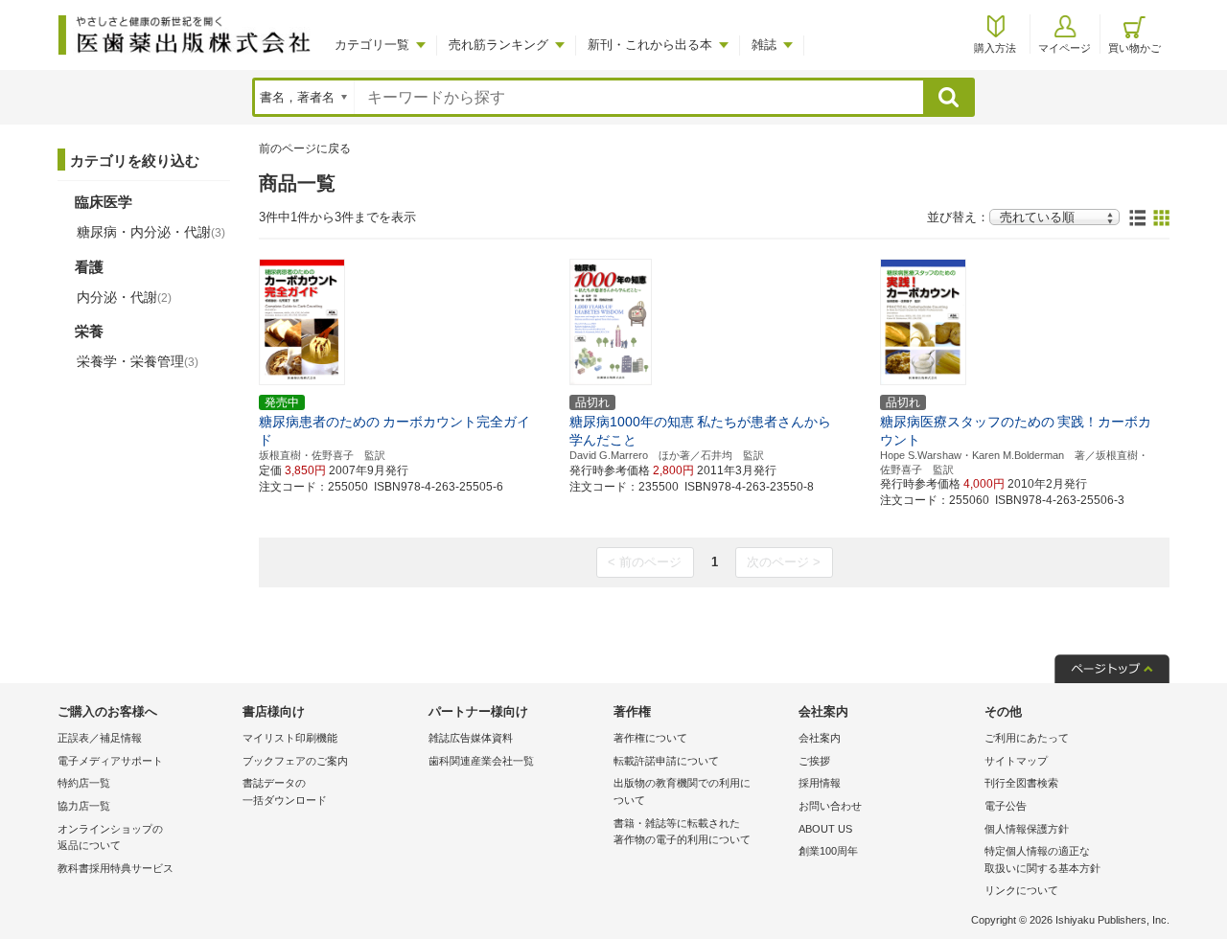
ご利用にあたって (1026, 738)
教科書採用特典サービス (116, 868)
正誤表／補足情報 (100, 738)
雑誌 (764, 44)
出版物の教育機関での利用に (682, 791)
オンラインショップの (110, 837)
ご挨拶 (814, 761)
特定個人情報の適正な (1042, 859)
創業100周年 (828, 851)
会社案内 (820, 738)
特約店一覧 (84, 783)
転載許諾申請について (666, 761)
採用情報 (820, 783)
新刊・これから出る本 (650, 44)
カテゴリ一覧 (372, 44)
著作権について (650, 738)
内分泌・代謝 (124, 297)
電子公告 (1005, 806)
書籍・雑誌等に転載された (682, 831)
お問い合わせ (830, 806)
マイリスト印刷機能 (290, 738)
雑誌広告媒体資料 (470, 738)
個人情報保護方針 (1026, 829)
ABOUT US (825, 829)
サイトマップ (1016, 761)
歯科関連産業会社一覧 (481, 761)
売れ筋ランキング (498, 44)
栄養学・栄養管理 (137, 361)
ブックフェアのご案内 (295, 761)
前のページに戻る (305, 148)
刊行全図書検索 (1021, 783)
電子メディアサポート (110, 761)
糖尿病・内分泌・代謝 (151, 232)
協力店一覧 (84, 806)
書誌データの (285, 791)
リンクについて (1021, 890)
